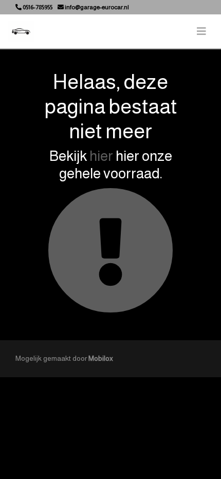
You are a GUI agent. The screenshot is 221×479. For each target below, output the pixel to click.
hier (101, 156)
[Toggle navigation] (201, 31)
